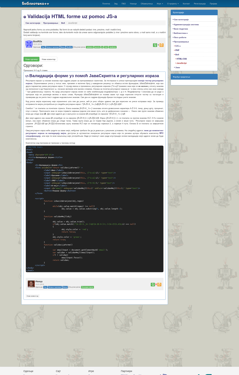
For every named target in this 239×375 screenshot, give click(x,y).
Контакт (186, 3)
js (102, 47)
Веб (63, 22)
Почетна (106, 3)
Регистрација (200, 3)
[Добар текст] (155, 45)
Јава (177, 67)
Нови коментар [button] (48, 59)
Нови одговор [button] (31, 59)
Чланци (133, 3)
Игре (159, 3)
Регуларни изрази (87, 287)
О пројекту (172, 3)
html (106, 47)
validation (90, 47)
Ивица (63, 47)
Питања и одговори (52, 47)
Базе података (181, 28)
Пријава (213, 3)
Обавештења (147, 3)
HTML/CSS (182, 58)
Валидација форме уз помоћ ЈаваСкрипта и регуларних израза (93, 75)
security (97, 47)
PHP (177, 50)
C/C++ (178, 45)
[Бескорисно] (161, 45)
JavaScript (112, 47)
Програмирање (50, 22)
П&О (124, 3)
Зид (115, 3)
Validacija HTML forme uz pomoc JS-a (71, 16)
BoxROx (69, 47)
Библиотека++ (35, 3)
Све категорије (33, 22)
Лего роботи (180, 37)
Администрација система (186, 24)
